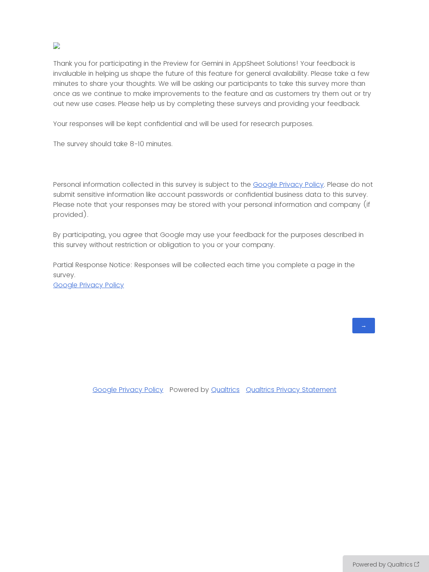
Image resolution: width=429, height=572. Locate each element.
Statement (319, 389)
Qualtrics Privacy (273, 389)
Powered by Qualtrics (383, 564)
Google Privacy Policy (288, 184)
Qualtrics (225, 389)
